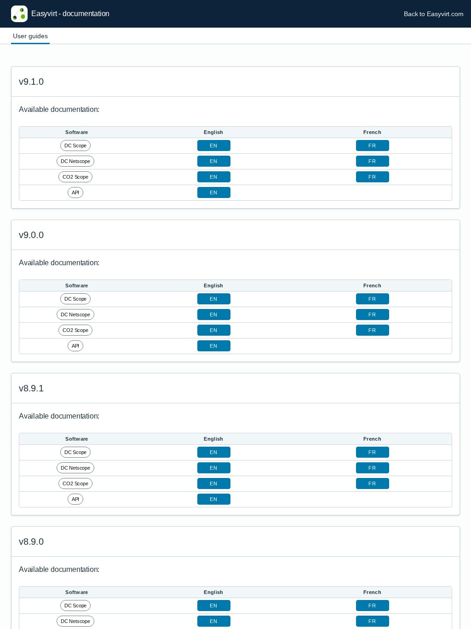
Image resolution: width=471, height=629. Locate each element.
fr (372, 145)
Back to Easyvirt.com (434, 13)
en (213, 145)
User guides (30, 36)
